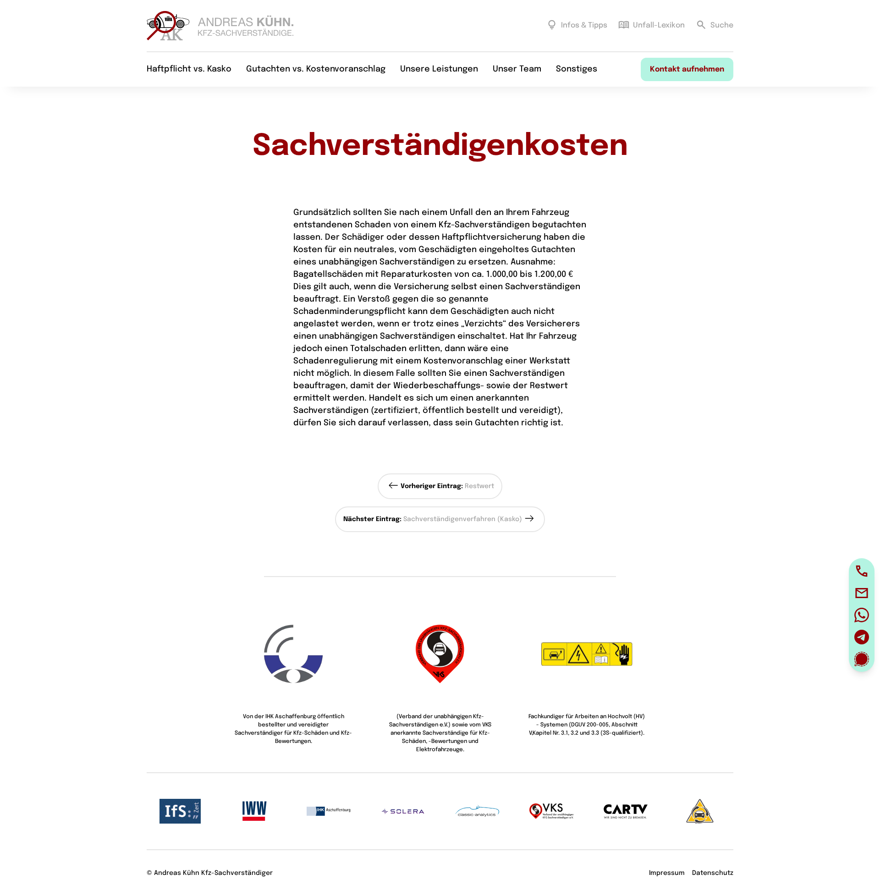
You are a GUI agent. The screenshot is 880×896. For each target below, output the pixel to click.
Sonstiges (576, 69)
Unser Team (517, 69)
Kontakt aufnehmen (687, 69)
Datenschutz (712, 873)
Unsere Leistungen (439, 69)
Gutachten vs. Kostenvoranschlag (315, 69)
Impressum (667, 873)
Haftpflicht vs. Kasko (189, 69)
